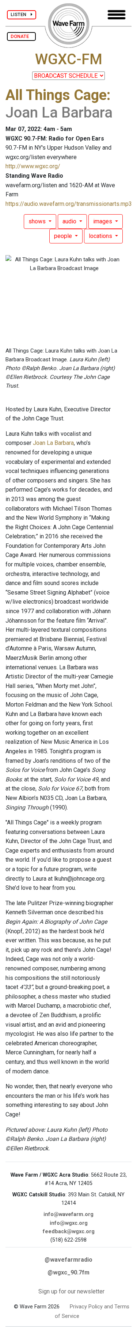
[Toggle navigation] (116, 14)
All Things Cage (56, 95)
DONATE (21, 36)
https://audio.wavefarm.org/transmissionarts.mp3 (68, 203)
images (103, 221)
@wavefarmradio (68, 1259)
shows (37, 221)
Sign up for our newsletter (71, 1291)
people (63, 235)
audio (70, 221)
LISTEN (21, 14)
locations (101, 235)
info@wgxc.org (69, 1223)
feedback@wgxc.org (69, 1231)
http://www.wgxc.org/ (32, 166)
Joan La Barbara (53, 442)
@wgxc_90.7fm (68, 1272)
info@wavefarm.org (68, 1214)
